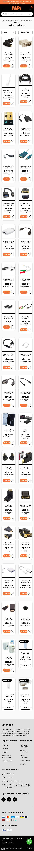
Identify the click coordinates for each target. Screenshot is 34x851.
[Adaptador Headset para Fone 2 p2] (29, 329)
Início (3, 20)
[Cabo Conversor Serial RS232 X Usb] (29, 179)
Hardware (4, 752)
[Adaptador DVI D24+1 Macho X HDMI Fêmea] (29, 556)
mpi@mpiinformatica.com (13, 781)
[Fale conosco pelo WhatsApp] (29, 842)
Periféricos (10, 20)
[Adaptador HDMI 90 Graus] (29, 480)
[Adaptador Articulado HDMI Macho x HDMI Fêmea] (12, 518)
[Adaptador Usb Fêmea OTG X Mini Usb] (12, 405)
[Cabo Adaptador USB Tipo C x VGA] (29, 141)
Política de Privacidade (24, 746)
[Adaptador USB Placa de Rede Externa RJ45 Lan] (12, 292)
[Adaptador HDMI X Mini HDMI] (12, 66)
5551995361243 (9, 774)
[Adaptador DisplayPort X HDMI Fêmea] (12, 631)
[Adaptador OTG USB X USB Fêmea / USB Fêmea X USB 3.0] (29, 367)
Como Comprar (25, 761)
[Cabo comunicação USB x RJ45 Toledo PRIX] (29, 101)
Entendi (29, 848)
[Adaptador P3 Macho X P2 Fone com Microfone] (29, 292)
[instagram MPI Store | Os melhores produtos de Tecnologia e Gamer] (3, 799)
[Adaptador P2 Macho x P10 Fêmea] (12, 327)
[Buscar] (30, 14)
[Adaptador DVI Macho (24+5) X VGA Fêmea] (29, 66)
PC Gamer (4, 745)
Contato (23, 764)
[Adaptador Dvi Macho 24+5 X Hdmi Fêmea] (29, 216)
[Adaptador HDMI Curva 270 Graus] (12, 480)
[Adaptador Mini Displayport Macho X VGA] (12, 593)
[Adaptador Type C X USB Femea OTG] (12, 216)
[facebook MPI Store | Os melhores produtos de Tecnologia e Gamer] (9, 799)
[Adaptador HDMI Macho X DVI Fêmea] (12, 556)
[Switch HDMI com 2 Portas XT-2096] (29, 631)
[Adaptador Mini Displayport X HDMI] (29, 593)
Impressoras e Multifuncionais (6, 756)
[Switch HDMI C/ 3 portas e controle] (12, 443)
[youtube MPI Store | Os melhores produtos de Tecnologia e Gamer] (15, 799)
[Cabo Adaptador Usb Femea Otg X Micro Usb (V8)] (29, 254)
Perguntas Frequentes (24, 756)
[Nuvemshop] (7, 843)
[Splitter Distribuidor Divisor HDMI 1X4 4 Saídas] (29, 443)
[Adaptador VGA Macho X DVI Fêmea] (29, 518)
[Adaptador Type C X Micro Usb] (12, 254)
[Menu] (3, 8)
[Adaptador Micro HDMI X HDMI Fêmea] (29, 405)
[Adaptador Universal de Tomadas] (12, 670)
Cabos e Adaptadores (23, 20)
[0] (30, 8)
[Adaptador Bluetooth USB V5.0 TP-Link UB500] (12, 141)
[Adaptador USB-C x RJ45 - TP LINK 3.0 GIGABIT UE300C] (12, 103)
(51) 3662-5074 (8, 777)
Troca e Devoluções (24, 751)
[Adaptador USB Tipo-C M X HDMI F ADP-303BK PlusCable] (12, 179)
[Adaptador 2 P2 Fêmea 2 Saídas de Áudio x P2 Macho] (12, 367)
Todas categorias (6, 761)
